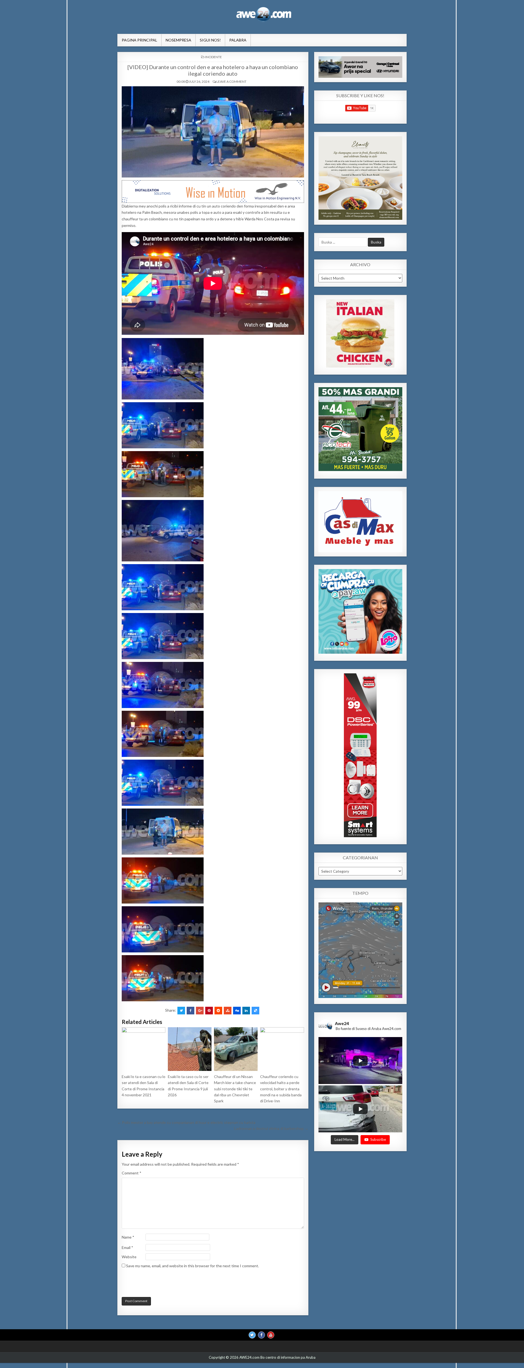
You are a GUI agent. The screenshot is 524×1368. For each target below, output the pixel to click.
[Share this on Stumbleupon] (227, 1010)
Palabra (237, 40)
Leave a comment (231, 81)
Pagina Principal (139, 40)
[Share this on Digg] (237, 1010)
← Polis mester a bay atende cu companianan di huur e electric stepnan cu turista (186, 1122)
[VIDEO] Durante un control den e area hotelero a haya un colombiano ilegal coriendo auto (212, 70)
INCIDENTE (213, 57)
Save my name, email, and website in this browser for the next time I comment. (192, 1265)
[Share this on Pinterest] (209, 1010)
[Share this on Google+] (200, 1010)
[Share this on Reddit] (218, 1010)
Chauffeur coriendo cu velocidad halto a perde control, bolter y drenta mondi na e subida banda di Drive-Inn (281, 1088)
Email (127, 1247)
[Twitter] (252, 1335)
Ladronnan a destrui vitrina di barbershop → (271, 1128)
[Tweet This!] (181, 1010)
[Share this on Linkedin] (246, 1010)
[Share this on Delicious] (255, 1010)
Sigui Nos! (210, 40)
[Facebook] (261, 1335)
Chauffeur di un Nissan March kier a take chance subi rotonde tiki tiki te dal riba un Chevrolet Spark (235, 1088)
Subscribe (378, 1139)
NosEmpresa (178, 40)
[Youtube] (270, 1335)
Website (129, 1256)
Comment (131, 1173)
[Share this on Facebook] (190, 1010)
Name (128, 1237)
